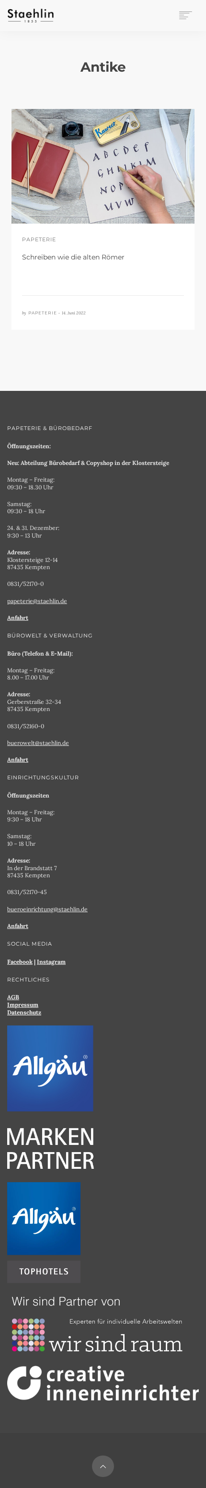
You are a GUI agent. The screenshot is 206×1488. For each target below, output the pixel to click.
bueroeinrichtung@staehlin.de (47, 909)
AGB (13, 997)
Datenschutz (24, 1012)
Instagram (51, 961)
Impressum (22, 1004)
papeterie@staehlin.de (37, 600)
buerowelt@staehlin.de (38, 742)
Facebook (20, 961)
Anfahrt (17, 617)
